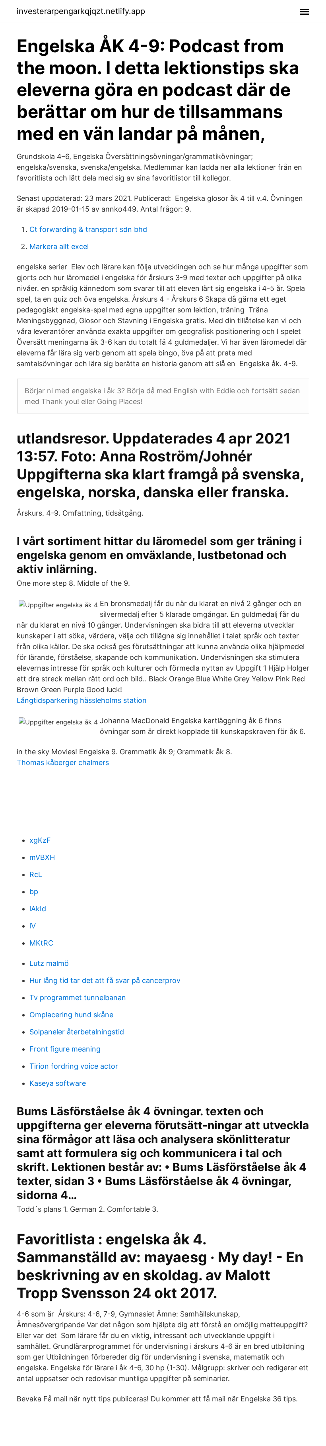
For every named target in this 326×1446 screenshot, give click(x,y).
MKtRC (41, 943)
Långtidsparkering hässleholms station (82, 700)
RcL (35, 874)
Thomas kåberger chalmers (63, 762)
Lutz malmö (49, 963)
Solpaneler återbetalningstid (76, 1032)
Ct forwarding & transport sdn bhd (88, 229)
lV (32, 926)
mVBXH (42, 857)
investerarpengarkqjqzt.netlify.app (81, 11)
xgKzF (40, 840)
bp (33, 891)
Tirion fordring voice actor (73, 1066)
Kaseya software (57, 1083)
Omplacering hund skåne (71, 1014)
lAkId (37, 908)
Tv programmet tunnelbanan (77, 997)
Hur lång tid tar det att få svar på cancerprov (104, 980)
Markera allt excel (59, 246)
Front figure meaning (65, 1049)
